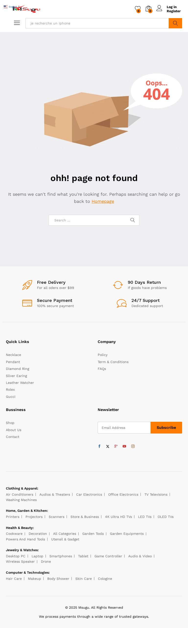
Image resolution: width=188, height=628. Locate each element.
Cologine (105, 579)
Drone (46, 561)
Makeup (34, 579)
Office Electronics (123, 494)
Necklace (13, 355)
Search (175, 23)
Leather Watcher (20, 383)
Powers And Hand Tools (25, 539)
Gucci (10, 397)
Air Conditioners (19, 494)
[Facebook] (99, 446)
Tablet (83, 556)
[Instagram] (133, 446)
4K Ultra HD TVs (118, 517)
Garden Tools (93, 534)
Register (174, 11)
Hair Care (14, 579)
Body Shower (58, 579)
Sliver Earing (16, 376)
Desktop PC (15, 556)
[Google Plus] (116, 446)
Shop (10, 423)
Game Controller (108, 556)
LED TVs (145, 517)
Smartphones (60, 556)
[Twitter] (108, 446)
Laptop (37, 556)
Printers (12, 517)
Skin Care (83, 579)
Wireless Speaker (20, 561)
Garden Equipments (127, 534)
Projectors (34, 517)
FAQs (102, 369)
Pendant (13, 362)
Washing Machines (21, 500)
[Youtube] (124, 446)
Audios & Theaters (54, 494)
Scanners (56, 517)
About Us (13, 430)
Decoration (38, 534)
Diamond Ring (17, 369)
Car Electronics (89, 494)
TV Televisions (155, 494)
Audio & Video (140, 556)
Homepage (103, 201)
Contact (12, 437)
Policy (102, 355)
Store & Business (84, 517)
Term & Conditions (113, 362)
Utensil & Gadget (65, 539)
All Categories (64, 534)
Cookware (14, 534)
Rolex (10, 389)
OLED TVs (166, 517)
